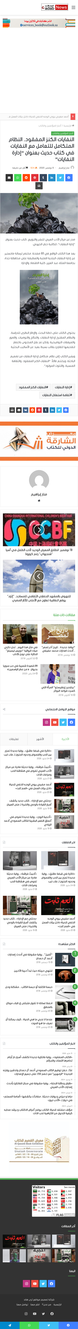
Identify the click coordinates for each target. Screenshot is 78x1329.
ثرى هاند (28, 1299)
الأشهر (40, 739)
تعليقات (14, 739)
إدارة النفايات (62, 387)
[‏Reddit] (32, 410)
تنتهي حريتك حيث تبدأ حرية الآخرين (33, 970)
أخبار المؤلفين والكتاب (49, 125)
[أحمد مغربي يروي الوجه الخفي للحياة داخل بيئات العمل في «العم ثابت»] (64, 789)
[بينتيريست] (39, 410)
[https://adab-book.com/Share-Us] (39, 23)
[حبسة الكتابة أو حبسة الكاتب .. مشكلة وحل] (65, 992)
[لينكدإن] (52, 410)
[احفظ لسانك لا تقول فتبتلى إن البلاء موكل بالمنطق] (65, 1008)
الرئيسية (67, 125)
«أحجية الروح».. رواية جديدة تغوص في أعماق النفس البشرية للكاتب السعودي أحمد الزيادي (28, 821)
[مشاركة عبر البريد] (19, 410)
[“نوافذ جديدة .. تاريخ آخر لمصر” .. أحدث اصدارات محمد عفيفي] (57, 634)
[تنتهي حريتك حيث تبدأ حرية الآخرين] (65, 976)
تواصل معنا (22, 1304)
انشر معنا (35, 1304)
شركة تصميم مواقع (43, 1299)
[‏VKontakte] (25, 410)
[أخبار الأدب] (54, 7)
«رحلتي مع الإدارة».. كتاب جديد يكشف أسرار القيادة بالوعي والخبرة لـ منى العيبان (20, 922)
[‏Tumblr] (45, 410)
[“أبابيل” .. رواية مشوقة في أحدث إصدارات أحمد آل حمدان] (65, 959)
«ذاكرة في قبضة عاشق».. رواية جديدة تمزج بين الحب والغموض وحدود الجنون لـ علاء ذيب (58, 877)
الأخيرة (65, 739)
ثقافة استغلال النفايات (56, 395)
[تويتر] (59, 410)
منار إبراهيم (64, 168)
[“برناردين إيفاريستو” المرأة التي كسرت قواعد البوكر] (57, 674)
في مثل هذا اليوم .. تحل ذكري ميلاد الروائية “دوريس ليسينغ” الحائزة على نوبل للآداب (21, 651)
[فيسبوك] (66, 410)
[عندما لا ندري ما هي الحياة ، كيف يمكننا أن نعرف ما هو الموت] (65, 1024)
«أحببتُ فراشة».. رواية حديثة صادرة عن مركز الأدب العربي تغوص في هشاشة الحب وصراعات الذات (28, 771)
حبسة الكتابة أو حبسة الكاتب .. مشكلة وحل (28, 987)
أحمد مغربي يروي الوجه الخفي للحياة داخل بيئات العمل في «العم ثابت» (58, 922)
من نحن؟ (46, 1304)
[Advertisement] (39, 72)
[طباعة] (12, 410)
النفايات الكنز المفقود (32, 387)
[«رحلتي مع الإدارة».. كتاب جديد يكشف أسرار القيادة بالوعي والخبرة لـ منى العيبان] (64, 806)
